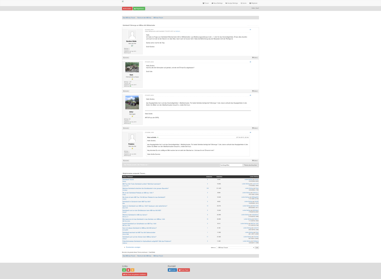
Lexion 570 (126, 186)
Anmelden (128, 9)
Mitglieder (254, 3)
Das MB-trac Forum (129, 18)
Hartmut (177, 31)
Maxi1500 (125, 208)
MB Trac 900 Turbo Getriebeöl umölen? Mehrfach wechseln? (142, 184)
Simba (124, 181)
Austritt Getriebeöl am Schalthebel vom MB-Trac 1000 (139, 224)
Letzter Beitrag (248, 179)
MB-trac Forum (158, 18)
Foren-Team (184, 270)
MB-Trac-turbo (126, 221)
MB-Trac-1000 (126, 225)
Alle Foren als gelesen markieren (135, 274)
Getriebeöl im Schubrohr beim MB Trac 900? (137, 202)
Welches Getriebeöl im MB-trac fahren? (135, 215)
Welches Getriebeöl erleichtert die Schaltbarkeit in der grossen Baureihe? (146, 188)
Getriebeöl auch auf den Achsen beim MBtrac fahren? (139, 237)
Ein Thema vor (142, 165)
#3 (250, 95)
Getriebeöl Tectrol (128, 179)
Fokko (124, 194)
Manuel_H (125, 216)
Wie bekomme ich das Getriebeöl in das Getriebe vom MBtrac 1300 (144, 219)
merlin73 (256, 228)
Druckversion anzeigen (133, 247)
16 (207, 219)
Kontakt (173, 270)
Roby (257, 188)
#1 (250, 29)
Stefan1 (256, 219)
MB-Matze (255, 210)
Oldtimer (125, 243)
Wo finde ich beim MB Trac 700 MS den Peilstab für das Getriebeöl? (144, 197)
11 (207, 236)
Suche (244, 3)
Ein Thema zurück (130, 165)
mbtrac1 (125, 238)
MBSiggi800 (255, 197)
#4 (250, 132)
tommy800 (125, 230)
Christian (125, 190)
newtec (124, 199)
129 (207, 188)
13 (207, 206)
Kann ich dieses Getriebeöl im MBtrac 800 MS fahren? (140, 228)
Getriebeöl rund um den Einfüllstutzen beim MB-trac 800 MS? (142, 210)
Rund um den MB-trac (144, 18)
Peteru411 (255, 192)
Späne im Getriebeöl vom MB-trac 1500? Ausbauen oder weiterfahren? (145, 206)
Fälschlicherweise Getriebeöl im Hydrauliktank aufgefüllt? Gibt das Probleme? (147, 241)
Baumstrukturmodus (252, 25)
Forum (206, 3)
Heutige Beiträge (232, 3)
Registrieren (140, 9)
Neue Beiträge (218, 3)
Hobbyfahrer (255, 214)
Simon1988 (126, 234)
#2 (250, 62)
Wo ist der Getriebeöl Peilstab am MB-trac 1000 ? (138, 193)
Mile (124, 203)
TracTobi (256, 236)
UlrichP (125, 212)
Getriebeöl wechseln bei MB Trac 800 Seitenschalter (139, 232)
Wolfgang (255, 241)
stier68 (256, 201)
